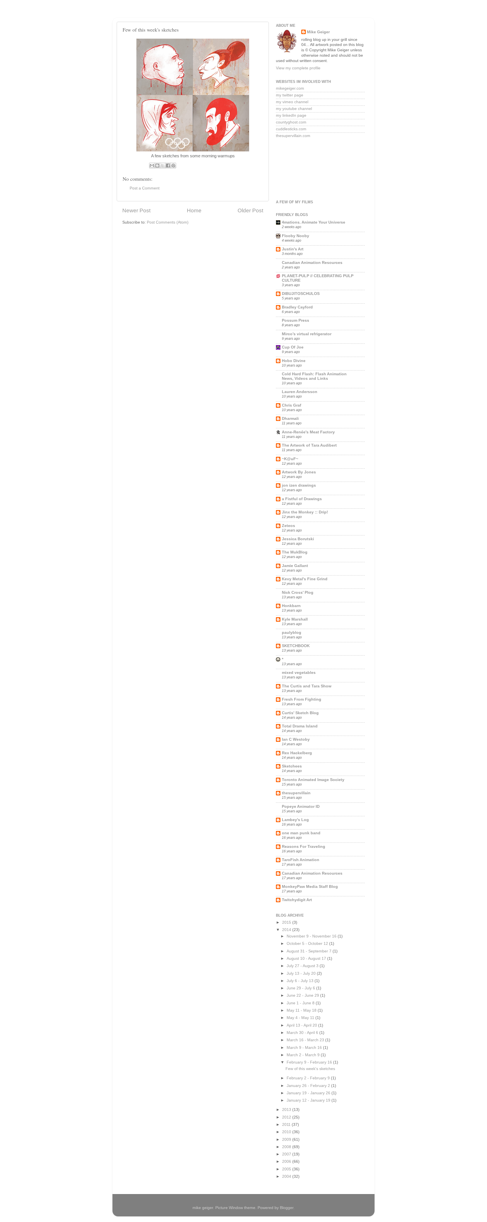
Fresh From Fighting (301, 699)
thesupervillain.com (293, 136)
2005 (287, 1169)
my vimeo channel (292, 102)
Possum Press (295, 320)
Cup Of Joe (293, 347)
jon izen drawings (299, 485)
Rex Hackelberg (297, 753)
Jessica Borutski (298, 539)
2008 (287, 1147)
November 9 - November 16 (312, 936)
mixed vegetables (299, 672)
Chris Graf (291, 405)
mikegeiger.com (290, 88)
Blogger (286, 1208)
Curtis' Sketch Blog (300, 713)
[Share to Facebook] (168, 165)
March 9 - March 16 (305, 1047)
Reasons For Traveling (303, 846)
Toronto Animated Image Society (313, 780)
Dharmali (290, 418)
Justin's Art (293, 249)
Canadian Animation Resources (312, 263)
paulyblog (291, 632)
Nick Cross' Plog (297, 592)
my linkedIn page (291, 115)
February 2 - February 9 (309, 1078)
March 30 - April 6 (303, 1033)
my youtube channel (294, 109)
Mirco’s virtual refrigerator (306, 334)
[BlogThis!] (157, 165)
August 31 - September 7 (310, 951)
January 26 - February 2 (309, 1086)
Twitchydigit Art (297, 900)
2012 (287, 1117)
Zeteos (288, 526)
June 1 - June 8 (301, 1003)
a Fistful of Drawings (302, 499)
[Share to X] (162, 165)
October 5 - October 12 (308, 943)
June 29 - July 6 (301, 988)
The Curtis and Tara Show (306, 686)
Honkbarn (291, 606)
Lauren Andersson (299, 392)
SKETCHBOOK (296, 646)
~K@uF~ (290, 459)
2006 (287, 1161)
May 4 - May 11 (301, 1018)
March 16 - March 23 (306, 1040)
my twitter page (289, 95)
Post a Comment (145, 188)
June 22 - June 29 (303, 995)
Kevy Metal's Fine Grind (304, 579)
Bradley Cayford (297, 307)
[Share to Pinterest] (173, 165)
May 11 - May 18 (302, 1010)
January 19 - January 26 (309, 1093)
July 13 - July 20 (302, 973)
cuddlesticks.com (291, 129)
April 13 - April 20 (302, 1025)
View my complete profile (298, 68)
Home (194, 210)
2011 (287, 1124)
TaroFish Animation (300, 860)
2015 (287, 922)
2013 (287, 1110)
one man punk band (301, 833)
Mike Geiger (318, 32)
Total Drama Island (300, 726)
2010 (287, 1132)
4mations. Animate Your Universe (313, 222)
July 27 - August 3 (303, 966)
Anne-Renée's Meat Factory (308, 432)
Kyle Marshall (295, 619)
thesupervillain (296, 793)
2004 (287, 1176)
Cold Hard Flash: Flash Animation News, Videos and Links (314, 376)
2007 (287, 1154)
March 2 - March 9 (304, 1055)
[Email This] (152, 165)
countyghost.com (291, 122)
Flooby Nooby (295, 236)
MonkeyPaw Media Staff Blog (310, 886)
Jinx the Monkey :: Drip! (305, 512)
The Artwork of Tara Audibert (309, 445)
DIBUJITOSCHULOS (301, 294)
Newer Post (136, 210)
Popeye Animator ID (301, 806)
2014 (287, 930)
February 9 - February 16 (310, 1062)
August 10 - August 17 (307, 958)
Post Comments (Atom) (168, 222)
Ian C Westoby (296, 739)
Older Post (250, 210)
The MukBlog (294, 552)
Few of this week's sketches (310, 1069)
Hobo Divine (294, 361)
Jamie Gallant (295, 566)
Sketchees (292, 766)
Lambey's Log (295, 820)
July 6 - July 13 (301, 981)
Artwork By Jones (299, 472)
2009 (287, 1139)
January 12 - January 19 (309, 1100)
